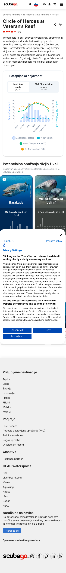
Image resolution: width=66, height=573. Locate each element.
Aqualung (8, 487)
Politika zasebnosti (13, 435)
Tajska (6, 379)
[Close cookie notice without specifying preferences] (60, 235)
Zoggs (6, 500)
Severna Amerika (11, 14)
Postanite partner (13, 458)
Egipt (6, 383)
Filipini (6, 402)
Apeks (6, 491)
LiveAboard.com (12, 477)
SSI (5, 472)
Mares (6, 482)
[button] (8, 241)
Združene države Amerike (36, 14)
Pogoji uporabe (11, 440)
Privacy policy (54, 240)
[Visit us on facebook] (39, 556)
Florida (55, 14)
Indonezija (9, 393)
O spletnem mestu (13, 444)
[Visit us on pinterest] (46, 556)
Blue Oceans (10, 425)
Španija (7, 388)
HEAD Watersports (17, 466)
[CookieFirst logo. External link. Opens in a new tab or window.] (4, 245)
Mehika (7, 407)
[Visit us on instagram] (32, 556)
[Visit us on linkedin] (53, 556)
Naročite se (12, 530)
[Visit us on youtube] (60, 556)
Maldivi (7, 411)
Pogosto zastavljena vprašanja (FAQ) (24, 430)
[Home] (11, 4)
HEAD (6, 505)
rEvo (5, 496)
